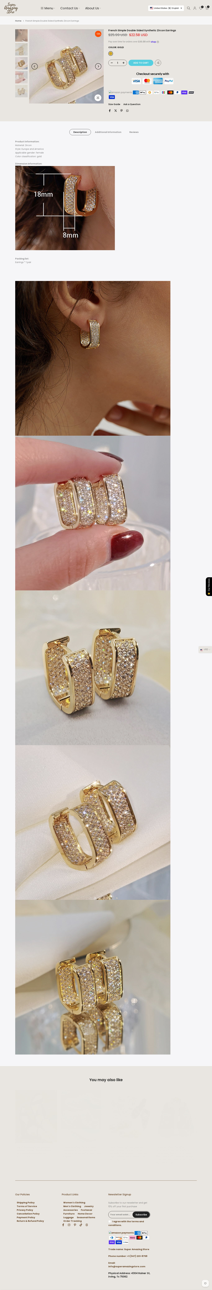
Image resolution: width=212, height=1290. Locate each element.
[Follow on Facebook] (63, 1225)
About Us (92, 8)
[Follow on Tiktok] (80, 1225)
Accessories (70, 1210)
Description (80, 132)
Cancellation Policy (28, 1213)
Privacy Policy (25, 1210)
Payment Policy (26, 1217)
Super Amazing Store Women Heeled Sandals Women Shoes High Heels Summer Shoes (34, 1150)
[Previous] (35, 66)
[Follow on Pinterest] (75, 1225)
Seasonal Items (86, 1217)
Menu (48, 8)
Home (18, 21)
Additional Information (108, 132)
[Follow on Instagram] (69, 1225)
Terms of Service (27, 1206)
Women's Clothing (74, 1202)
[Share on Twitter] (115, 110)
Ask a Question (131, 104)
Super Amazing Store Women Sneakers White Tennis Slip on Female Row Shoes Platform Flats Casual (82, 1152)
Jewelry (89, 1206)
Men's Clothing (72, 1206)
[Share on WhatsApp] (127, 110)
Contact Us (69, 8)
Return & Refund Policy (30, 1221)
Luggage (68, 1217)
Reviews (134, 132)
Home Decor (85, 1213)
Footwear (86, 1210)
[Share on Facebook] (109, 110)
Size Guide (114, 104)
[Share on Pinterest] (121, 110)
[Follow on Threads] (86, 1225)
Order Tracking (72, 1221)
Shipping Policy (26, 1202)
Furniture (69, 1213)
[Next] (98, 66)
